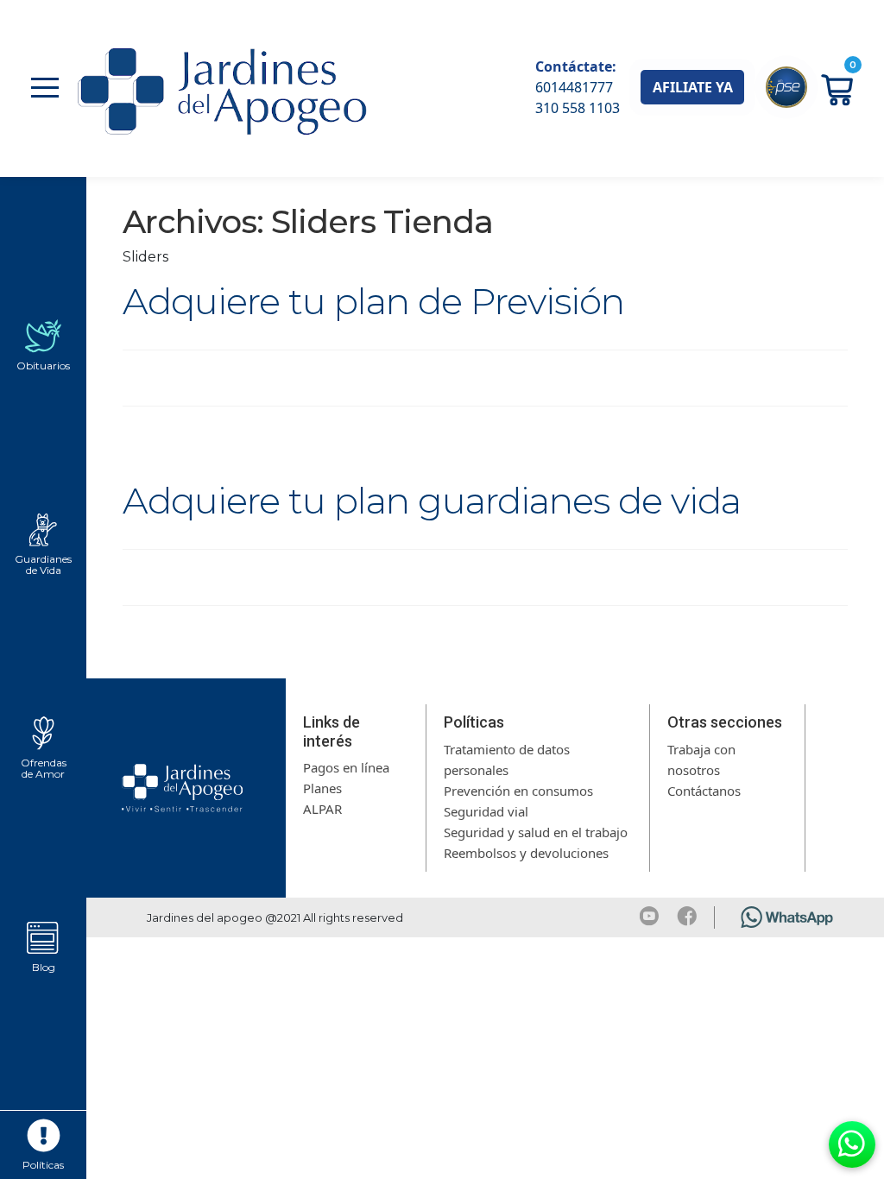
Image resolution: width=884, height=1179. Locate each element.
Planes (322, 788)
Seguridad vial (486, 811)
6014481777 (574, 87)
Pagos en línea (346, 767)
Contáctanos (704, 790)
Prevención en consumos (518, 790)
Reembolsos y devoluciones (526, 852)
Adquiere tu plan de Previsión (373, 301)
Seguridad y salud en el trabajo (536, 832)
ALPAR (322, 808)
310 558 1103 (577, 107)
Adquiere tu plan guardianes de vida (432, 500)
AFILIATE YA (693, 87)
